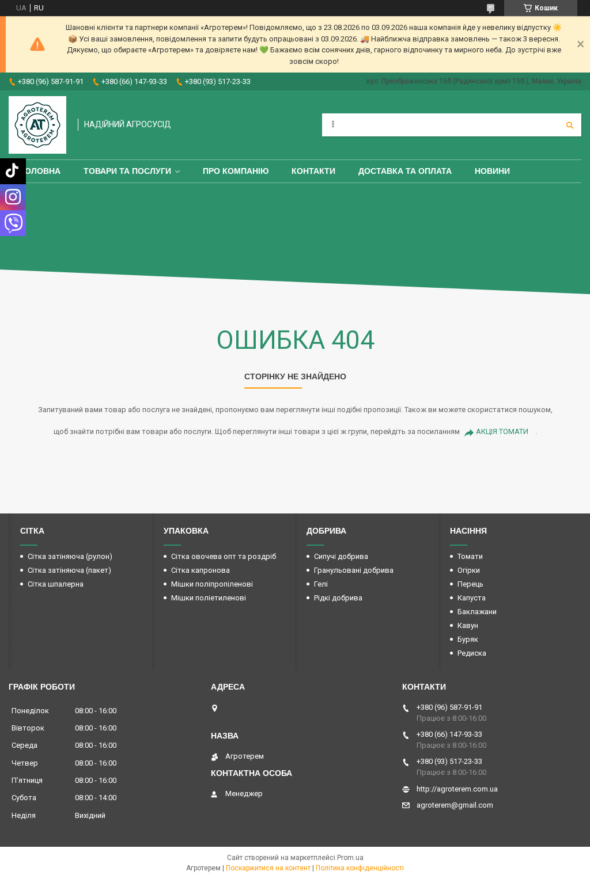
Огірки (468, 570)
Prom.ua (350, 858)
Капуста (471, 597)
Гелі (321, 584)
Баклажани (477, 611)
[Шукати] (569, 124)
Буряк (467, 639)
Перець (470, 584)
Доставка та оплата (405, 171)
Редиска (471, 653)
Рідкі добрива (338, 597)
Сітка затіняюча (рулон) (70, 556)
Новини (492, 171)
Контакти (313, 171)
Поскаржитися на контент (268, 868)
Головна (40, 171)
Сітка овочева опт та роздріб (223, 556)
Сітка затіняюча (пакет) (69, 570)
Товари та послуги (127, 171)
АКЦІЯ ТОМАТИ (502, 431)
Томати (470, 556)
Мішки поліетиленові (208, 597)
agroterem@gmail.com (455, 805)
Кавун (467, 625)
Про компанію (235, 171)
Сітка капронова (200, 570)
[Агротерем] (37, 125)
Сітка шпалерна (56, 584)
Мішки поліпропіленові (212, 584)
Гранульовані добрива (354, 570)
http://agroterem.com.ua (457, 789)
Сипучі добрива (341, 556)
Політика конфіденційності (360, 868)
